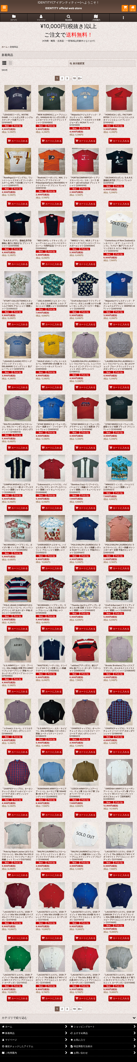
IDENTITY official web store (63, 8)
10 (74, 78)
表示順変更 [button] (79, 63)
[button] (4, 8)
